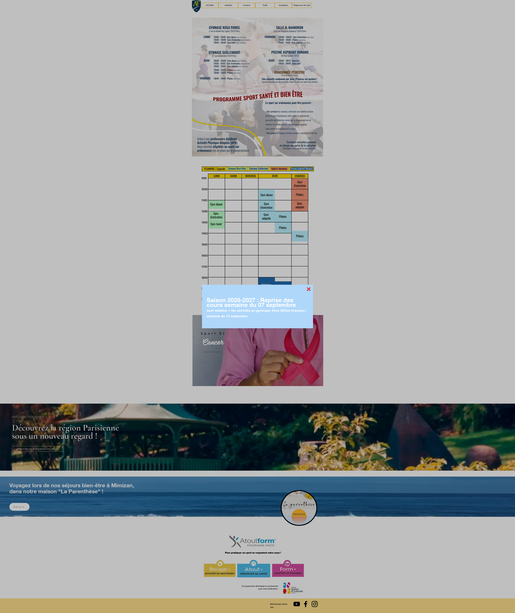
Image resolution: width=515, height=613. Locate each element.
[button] (309, 289)
